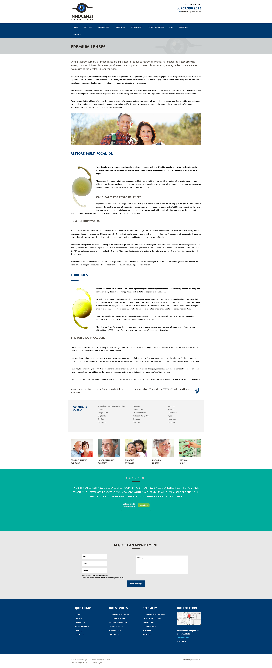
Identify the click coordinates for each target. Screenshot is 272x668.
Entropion (136, 422)
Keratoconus (172, 413)
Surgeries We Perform (118, 622)
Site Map (186, 660)
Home (76, 27)
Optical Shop (136, 27)
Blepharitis (102, 416)
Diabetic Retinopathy (141, 416)
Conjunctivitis (138, 409)
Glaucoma (171, 406)
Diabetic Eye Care (116, 626)
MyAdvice (101, 663)
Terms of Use (196, 660)
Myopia (170, 416)
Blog (171, 27)
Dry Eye (101, 419)
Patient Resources (156, 27)
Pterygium (171, 422)
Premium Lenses (115, 630)
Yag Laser (147, 634)
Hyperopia (171, 409)
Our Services (119, 27)
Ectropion (136, 419)
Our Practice (103, 27)
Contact (77, 34)
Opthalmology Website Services (83, 663)
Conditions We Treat (117, 618)
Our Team (88, 27)
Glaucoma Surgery (150, 626)
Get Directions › (183, 637)
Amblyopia (102, 409)
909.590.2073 (191, 8)
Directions (196, 12)
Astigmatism (103, 413)
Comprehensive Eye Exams (154, 614)
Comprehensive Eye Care (119, 614)
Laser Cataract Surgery (152, 618)
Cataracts (102, 422)
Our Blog (78, 630)
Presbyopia (172, 419)
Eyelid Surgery (148, 622)
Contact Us (79, 634)
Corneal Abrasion (139, 413)
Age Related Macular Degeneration (111, 406)
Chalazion (136, 406)
